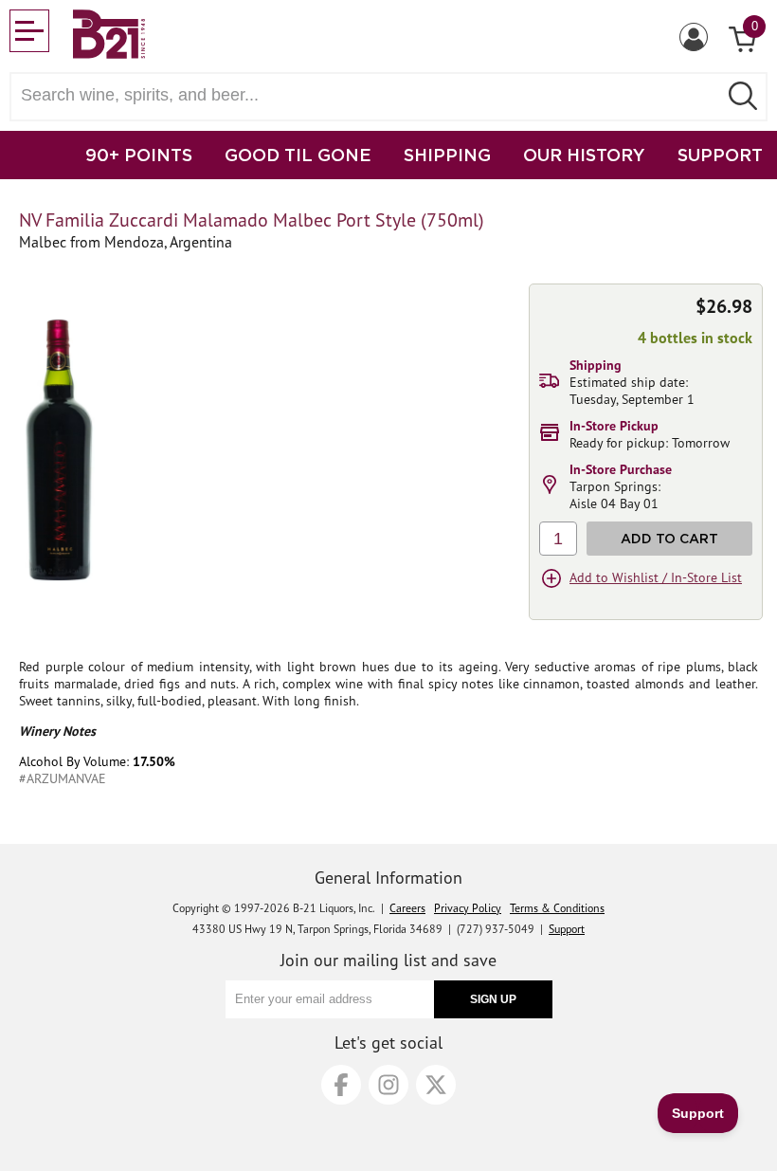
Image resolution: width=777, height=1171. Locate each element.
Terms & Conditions (557, 908)
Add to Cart (669, 538)
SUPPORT (720, 154)
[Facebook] (341, 1085)
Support (567, 929)
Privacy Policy (467, 908)
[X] (436, 1085)
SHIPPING (447, 154)
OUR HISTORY (584, 154)
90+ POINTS (138, 154)
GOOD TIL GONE (298, 154)
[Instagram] (388, 1085)
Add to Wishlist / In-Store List (655, 577)
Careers (407, 908)
